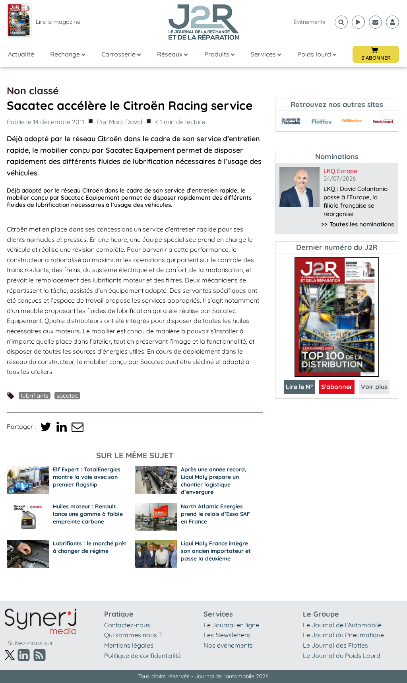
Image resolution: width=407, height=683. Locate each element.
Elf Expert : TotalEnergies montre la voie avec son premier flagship (86, 477)
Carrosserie (118, 54)
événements (310, 21)
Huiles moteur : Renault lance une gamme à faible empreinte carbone (88, 514)
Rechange (65, 54)
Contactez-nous (127, 625)
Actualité (21, 54)
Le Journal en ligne (231, 625)
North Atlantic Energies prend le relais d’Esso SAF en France (215, 514)
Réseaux (169, 54)
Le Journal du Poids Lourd (341, 656)
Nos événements (228, 645)
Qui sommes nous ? (133, 635)
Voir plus (374, 387)
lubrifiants (34, 395)
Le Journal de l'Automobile (342, 625)
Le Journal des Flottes (335, 645)
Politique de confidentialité (142, 656)
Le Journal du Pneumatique (343, 635)
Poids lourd (314, 54)
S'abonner (337, 387)
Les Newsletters (227, 635)
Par (119, 122)
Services (263, 54)
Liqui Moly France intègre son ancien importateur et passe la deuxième (216, 551)
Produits (216, 54)
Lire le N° (299, 387)
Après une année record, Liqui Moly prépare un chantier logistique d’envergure (213, 481)
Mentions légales (128, 645)
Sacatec (67, 395)
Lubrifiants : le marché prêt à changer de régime (89, 547)
